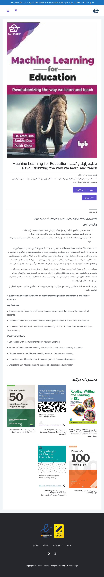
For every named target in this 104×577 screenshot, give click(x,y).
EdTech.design (72, 565)
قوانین (35, 545)
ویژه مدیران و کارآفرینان (21, 178)
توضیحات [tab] (93, 212)
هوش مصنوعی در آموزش (83, 178)
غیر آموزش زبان (79, 182)
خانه (69, 545)
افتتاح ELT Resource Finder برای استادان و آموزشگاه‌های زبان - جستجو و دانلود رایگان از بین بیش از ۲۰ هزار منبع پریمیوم (52, 2)
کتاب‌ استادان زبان (51, 178)
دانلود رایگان (89, 197)
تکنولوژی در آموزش (65, 178)
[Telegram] (49, 553)
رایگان (88, 182)
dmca (45, 545)
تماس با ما (57, 545)
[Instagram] (55, 553)
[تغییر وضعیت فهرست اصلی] (8, 11)
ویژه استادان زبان (37, 178)
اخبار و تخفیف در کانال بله (85, 189)
